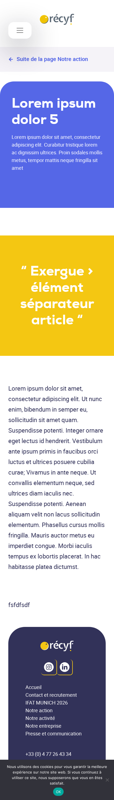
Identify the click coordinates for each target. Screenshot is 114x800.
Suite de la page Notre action (52, 59)
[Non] (107, 780)
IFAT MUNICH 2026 (46, 702)
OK (58, 792)
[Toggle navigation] (20, 30)
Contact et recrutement (51, 695)
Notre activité (40, 718)
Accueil (33, 687)
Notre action (39, 710)
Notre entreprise (43, 725)
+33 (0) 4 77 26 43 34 (48, 754)
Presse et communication (53, 733)
